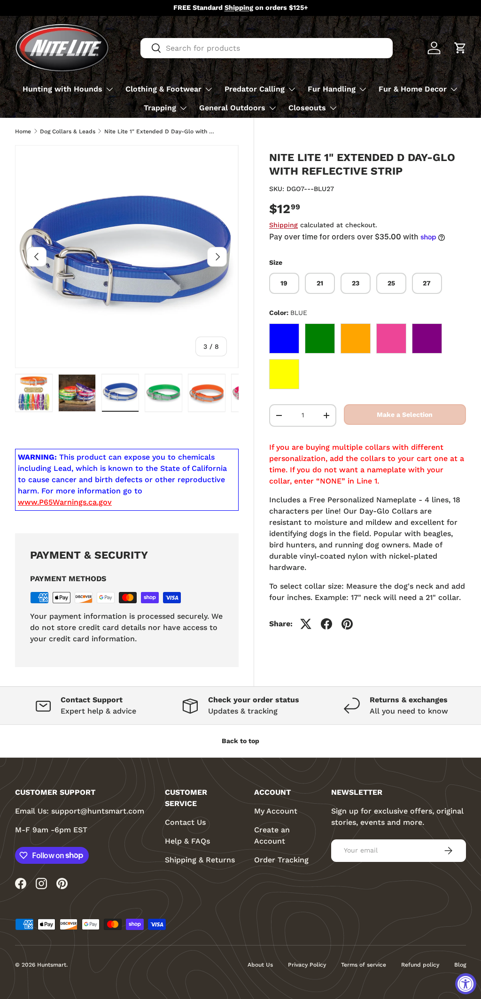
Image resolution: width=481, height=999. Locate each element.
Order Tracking (281, 859)
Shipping (283, 225)
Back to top (240, 741)
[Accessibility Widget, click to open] (465, 983)
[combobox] (266, 48)
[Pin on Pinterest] (347, 624)
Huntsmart (51, 964)
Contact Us (185, 822)
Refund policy (420, 964)
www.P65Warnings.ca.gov (65, 502)
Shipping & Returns (200, 859)
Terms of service (363, 964)
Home (23, 131)
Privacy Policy (307, 964)
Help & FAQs (187, 841)
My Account (275, 811)
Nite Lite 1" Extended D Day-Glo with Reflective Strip (160, 131)
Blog (460, 964)
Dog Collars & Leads (67, 131)
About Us (260, 964)
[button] (460, 48)
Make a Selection (405, 414)
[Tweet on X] (305, 624)
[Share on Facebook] (326, 624)
